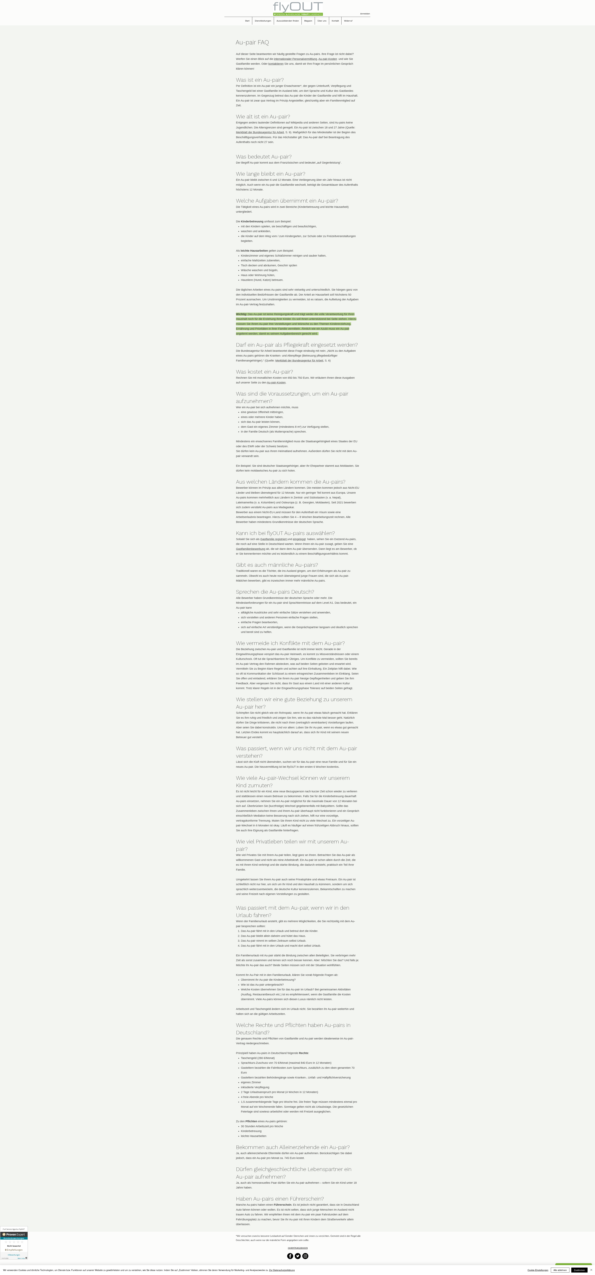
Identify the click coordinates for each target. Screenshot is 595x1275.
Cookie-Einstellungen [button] (538, 1270)
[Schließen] (591, 1270)
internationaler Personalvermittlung (295, 59)
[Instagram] (305, 1256)
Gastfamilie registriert (273, 539)
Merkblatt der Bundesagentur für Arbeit (260, 132)
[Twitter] (298, 1256)
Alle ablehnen (560, 1270)
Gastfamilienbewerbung (250, 548)
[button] (263, 21)
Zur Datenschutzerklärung (282, 1270)
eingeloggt (299, 539)
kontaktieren (276, 63)
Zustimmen (579, 1270)
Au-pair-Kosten (327, 59)
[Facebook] (290, 1256)
